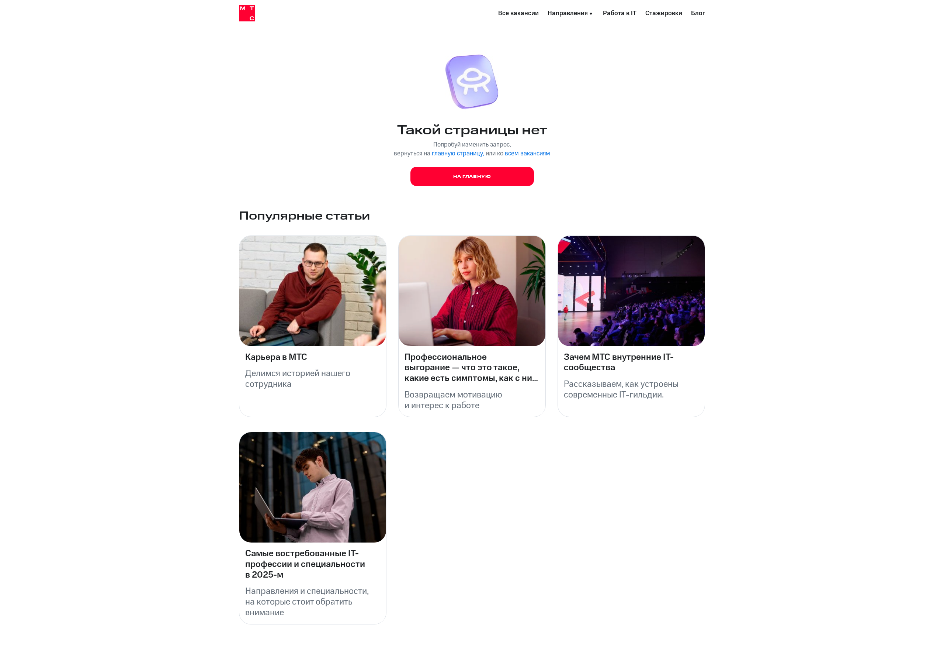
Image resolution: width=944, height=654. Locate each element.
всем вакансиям (527, 153)
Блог (698, 13)
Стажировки (663, 13)
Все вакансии (518, 13)
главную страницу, (458, 153)
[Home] (247, 13)
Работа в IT (619, 13)
